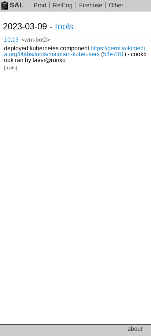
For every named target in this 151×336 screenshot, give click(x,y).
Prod (40, 5)
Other (116, 5)
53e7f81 (113, 54)
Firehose (90, 5)
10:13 (11, 40)
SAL (17, 5)
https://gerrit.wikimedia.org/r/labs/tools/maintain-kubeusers (74, 51)
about (135, 329)
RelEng (63, 5)
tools (64, 26)
